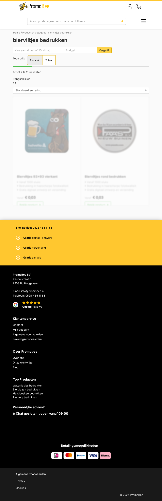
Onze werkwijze (23, 362)
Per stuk (34, 60)
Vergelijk (104, 50)
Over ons (18, 357)
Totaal (48, 60)
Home (16, 32)
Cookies (21, 488)
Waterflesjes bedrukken (27, 385)
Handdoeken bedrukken (28, 393)
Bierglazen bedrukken (26, 389)
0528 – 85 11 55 (35, 295)
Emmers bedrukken (25, 397)
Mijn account (21, 329)
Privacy (20, 481)
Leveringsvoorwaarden (27, 339)
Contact (18, 324)
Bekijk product (29, 204)
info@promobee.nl (32, 291)
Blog (15, 367)
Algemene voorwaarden (28, 334)
